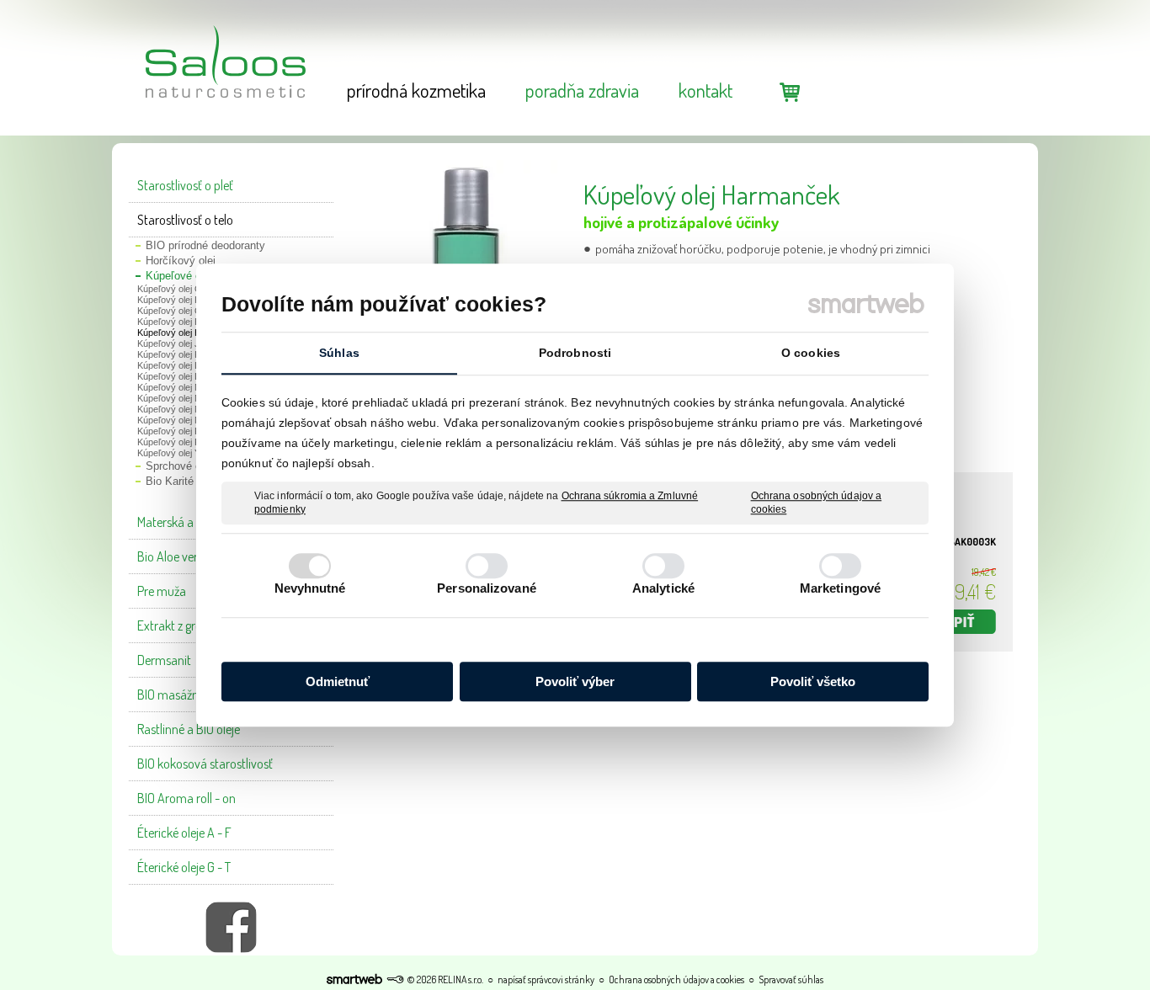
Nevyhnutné (310, 588)
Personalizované (486, 588)
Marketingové (840, 588)
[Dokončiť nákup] (789, 91)
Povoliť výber (575, 681)
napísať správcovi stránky (546, 979)
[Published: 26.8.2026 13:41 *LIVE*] (394, 979)
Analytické (663, 588)
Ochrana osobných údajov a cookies (816, 502)
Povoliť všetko (812, 681)
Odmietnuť (338, 681)
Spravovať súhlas (791, 979)
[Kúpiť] (954, 621)
